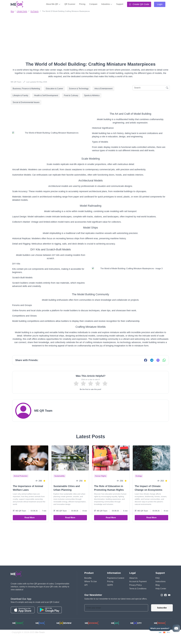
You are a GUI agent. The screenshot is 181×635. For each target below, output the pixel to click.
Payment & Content (115, 578)
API (86, 585)
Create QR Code (140, 4)
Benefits (87, 578)
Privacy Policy (135, 585)
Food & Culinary (71, 95)
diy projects (35, 11)
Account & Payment (138, 581)
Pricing (82, 4)
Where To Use (90, 581)
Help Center (161, 589)
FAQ (157, 578)
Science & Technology (79, 89)
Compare (93, 4)
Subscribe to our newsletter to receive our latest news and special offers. (115, 599)
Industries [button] (105, 4)
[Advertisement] (90, 32)
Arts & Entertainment (103, 89)
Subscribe (162, 608)
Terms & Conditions (137, 589)
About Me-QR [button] (52, 4)
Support (119, 4)
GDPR (110, 585)
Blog (12, 11)
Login (159, 4)
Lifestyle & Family (20, 95)
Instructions (160, 581)
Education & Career (54, 89)
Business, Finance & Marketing (26, 89)
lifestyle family (22, 11)
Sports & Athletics (91, 95)
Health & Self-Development (46, 95)
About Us (133, 578)
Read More (30, 518)
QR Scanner (69, 4)
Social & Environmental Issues (26, 102)
